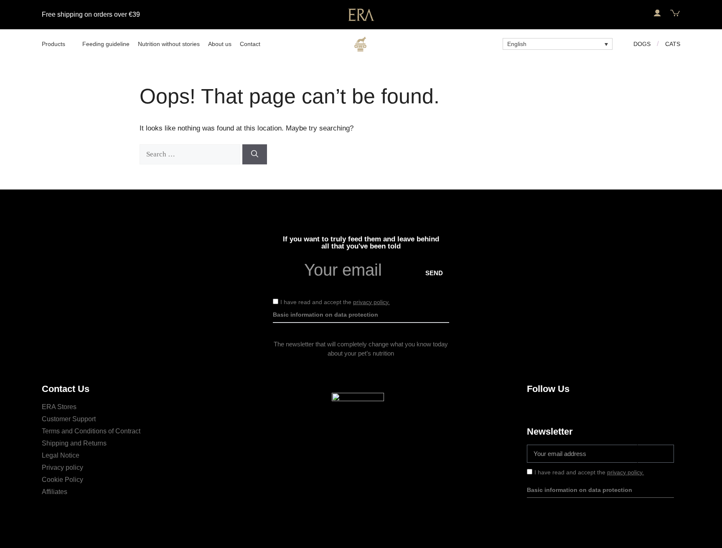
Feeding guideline (106, 44)
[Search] (254, 154)
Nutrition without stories (169, 44)
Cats (672, 44)
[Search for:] (191, 154)
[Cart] (675, 13)
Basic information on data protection (325, 314)
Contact (250, 44)
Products (53, 44)
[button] (639, 13)
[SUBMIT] (656, 454)
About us (219, 44)
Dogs (642, 44)
